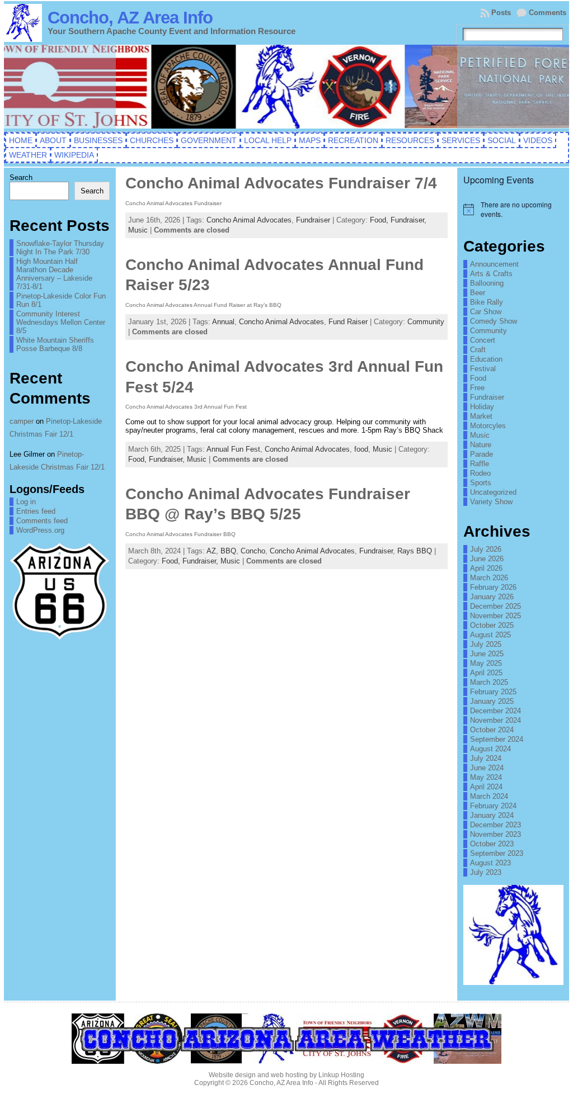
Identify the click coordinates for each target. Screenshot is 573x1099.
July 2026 (485, 549)
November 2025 (495, 616)
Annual (223, 322)
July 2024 (485, 758)
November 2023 (495, 834)
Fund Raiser (348, 322)
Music (138, 230)
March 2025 (489, 682)
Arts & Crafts (491, 273)
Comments (547, 12)
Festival (483, 368)
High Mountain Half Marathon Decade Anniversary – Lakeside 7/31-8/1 (54, 274)
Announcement (494, 264)
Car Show (485, 311)
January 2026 (492, 597)
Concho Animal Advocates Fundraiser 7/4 (281, 183)
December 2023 (495, 825)
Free (477, 387)
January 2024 (492, 815)
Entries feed (35, 511)
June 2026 (487, 559)
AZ (211, 551)
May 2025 (486, 663)
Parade (481, 454)
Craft (478, 349)
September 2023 (496, 853)
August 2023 (490, 863)
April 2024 (486, 787)
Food (478, 378)
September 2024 (496, 739)
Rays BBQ (414, 551)
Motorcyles (488, 425)
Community (425, 322)
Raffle (479, 464)
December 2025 (495, 606)
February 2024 (493, 806)
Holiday (482, 406)
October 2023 (492, 844)
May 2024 (486, 777)
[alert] (513, 209)
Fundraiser (313, 220)
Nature (480, 444)
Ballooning (487, 283)
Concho (253, 551)
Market (481, 416)
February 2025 (493, 692)
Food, (380, 220)
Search (21, 177)
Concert (482, 340)
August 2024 (490, 749)
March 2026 (489, 578)
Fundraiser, (408, 220)
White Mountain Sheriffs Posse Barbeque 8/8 (55, 344)
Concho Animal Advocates (249, 220)
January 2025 (492, 701)
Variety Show (491, 502)
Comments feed (42, 521)
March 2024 (489, 796)
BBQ (228, 551)
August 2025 (490, 635)
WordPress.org (40, 530)
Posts (501, 12)
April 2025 (486, 673)
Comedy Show (493, 321)
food (361, 449)
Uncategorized (493, 492)
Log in (26, 502)
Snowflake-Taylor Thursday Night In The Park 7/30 (60, 247)
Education (486, 359)
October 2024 (492, 730)
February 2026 (493, 587)
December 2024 (495, 711)
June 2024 (487, 768)
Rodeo (480, 473)
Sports (480, 483)
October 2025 (492, 625)
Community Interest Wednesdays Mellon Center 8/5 (60, 322)
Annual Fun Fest (233, 449)
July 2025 (485, 644)
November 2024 (495, 720)
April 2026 (486, 568)
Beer (477, 292)
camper (22, 421)
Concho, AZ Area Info (130, 17)
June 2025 (487, 654)
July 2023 (485, 872)
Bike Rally (486, 302)
